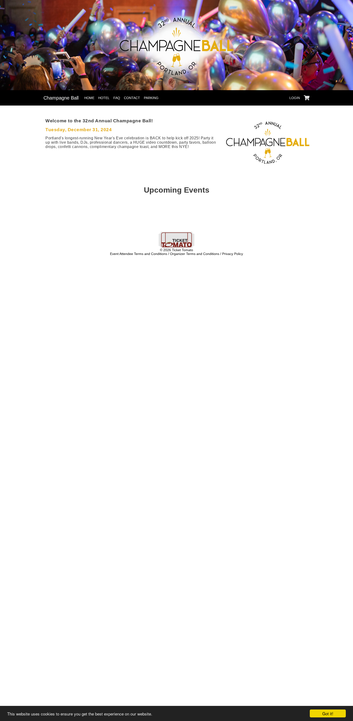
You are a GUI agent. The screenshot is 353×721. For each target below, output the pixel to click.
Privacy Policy (232, 254)
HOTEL (104, 98)
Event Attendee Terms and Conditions (138, 254)
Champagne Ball (61, 97)
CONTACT (132, 98)
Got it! (327, 713)
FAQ (116, 98)
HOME (89, 98)
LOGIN (294, 98)
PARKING (151, 98)
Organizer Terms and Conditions (194, 254)
